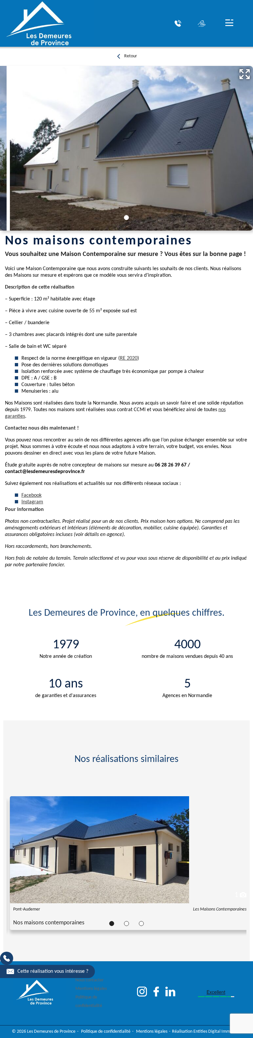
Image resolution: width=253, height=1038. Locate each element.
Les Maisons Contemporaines (219, 909)
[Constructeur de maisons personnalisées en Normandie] (47, 23)
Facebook (31, 495)
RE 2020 (128, 358)
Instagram (32, 502)
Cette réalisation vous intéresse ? (52, 971)
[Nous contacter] (178, 23)
